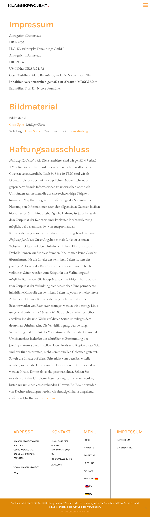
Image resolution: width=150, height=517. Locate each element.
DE (90, 493)
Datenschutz (125, 447)
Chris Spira (17, 124)
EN (90, 486)
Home (87, 440)
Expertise (89, 455)
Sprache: (89, 478)
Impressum (123, 440)
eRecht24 (48, 398)
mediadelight (82, 131)
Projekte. (89, 447)
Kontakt (88, 470)
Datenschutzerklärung (77, 511)
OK (61, 511)
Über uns (89, 463)
